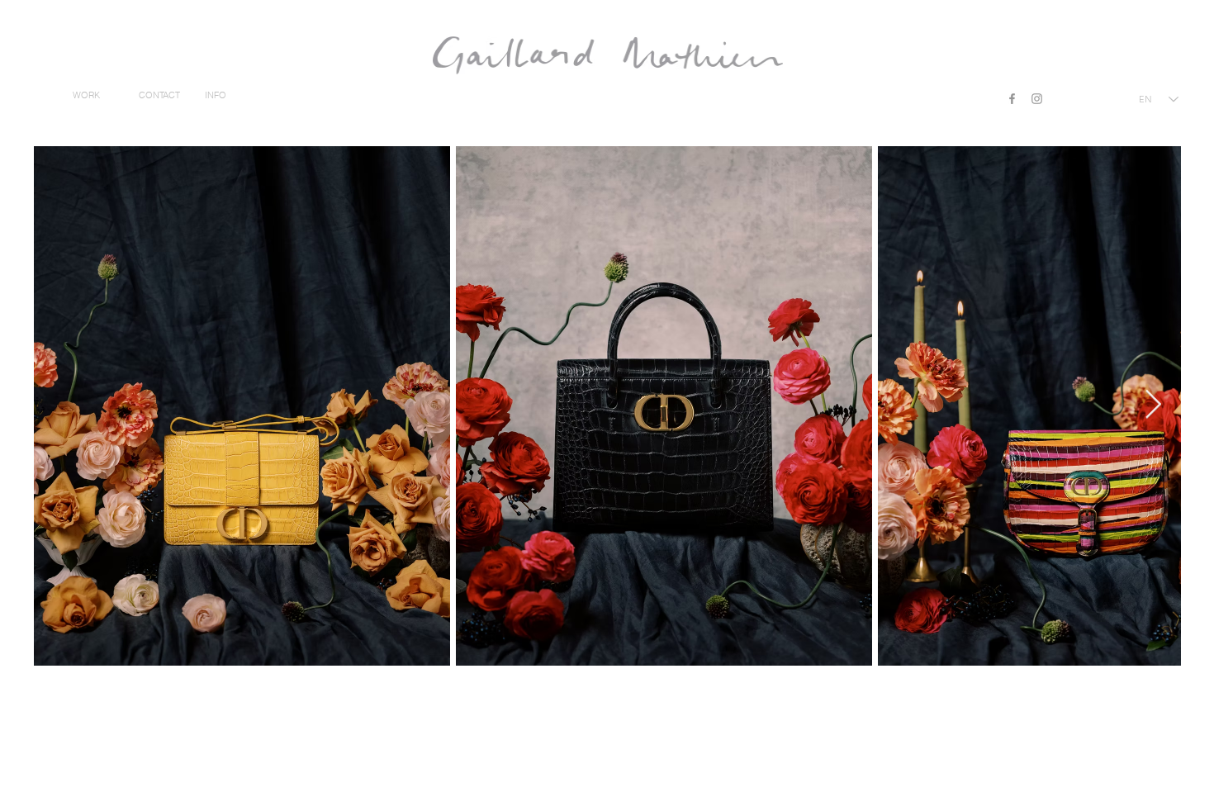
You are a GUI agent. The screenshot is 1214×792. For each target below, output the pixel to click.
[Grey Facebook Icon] (1012, 99)
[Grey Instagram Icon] (1037, 99)
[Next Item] (1153, 405)
